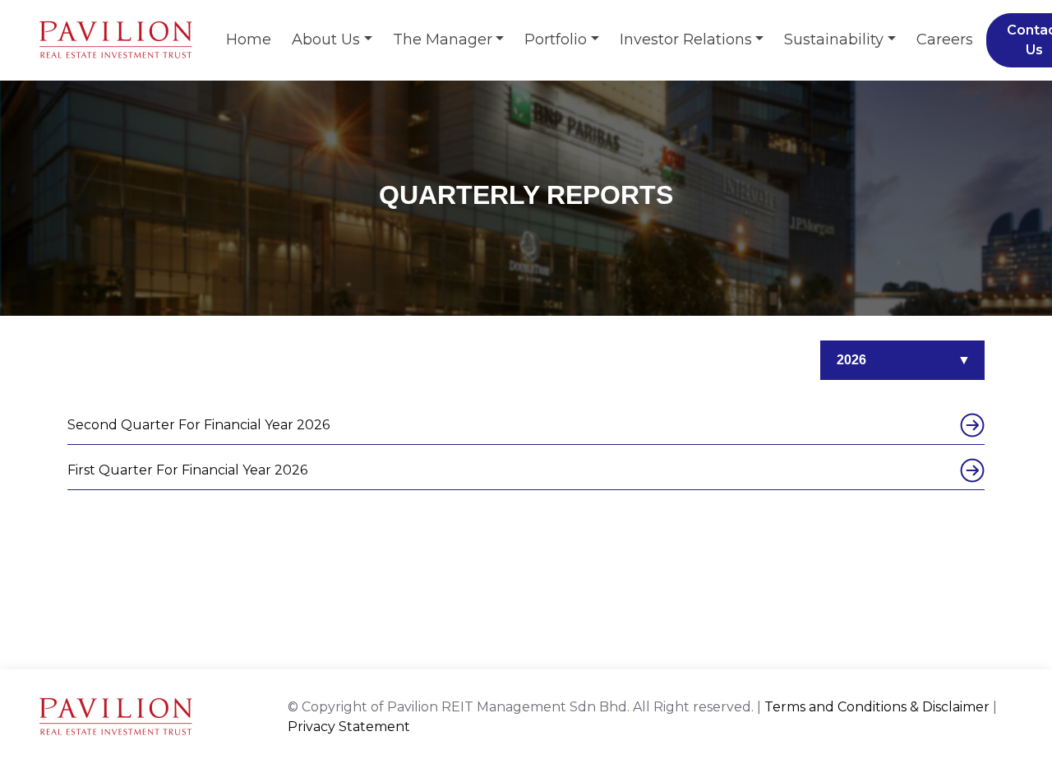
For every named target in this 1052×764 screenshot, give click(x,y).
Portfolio (555, 39)
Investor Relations (686, 39)
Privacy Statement (349, 726)
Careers (944, 39)
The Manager (442, 39)
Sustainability (834, 39)
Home (248, 39)
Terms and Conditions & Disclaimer (877, 707)
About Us (326, 39)
